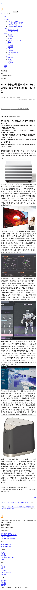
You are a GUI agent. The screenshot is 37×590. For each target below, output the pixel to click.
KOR (5, 66)
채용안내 (3, 585)
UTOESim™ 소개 (6, 544)
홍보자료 (3, 582)
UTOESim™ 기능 (6, 546)
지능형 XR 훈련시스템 (7, 557)
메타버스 (3, 556)
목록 (35, 498)
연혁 (2, 569)
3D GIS (3, 552)
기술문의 (3, 584)
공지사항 (3, 580)
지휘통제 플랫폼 (6, 536)
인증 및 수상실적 (6, 572)
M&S (2, 559)
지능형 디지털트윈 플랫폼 (9, 535)
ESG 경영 (3, 574)
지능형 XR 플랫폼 (6, 533)
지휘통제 (3, 554)
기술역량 (3, 570)
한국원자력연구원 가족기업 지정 (18, 502)
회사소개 (3, 565)
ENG (5, 67)
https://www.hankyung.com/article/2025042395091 (15, 109)
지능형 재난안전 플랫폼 (8, 538)
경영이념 (3, 567)
